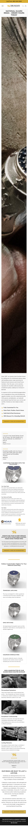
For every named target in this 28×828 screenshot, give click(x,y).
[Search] (23, 6)
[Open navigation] (3, 6)
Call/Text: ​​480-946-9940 (14, 1)
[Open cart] (25, 6)
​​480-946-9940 (14, 823)
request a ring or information (14, 421)
